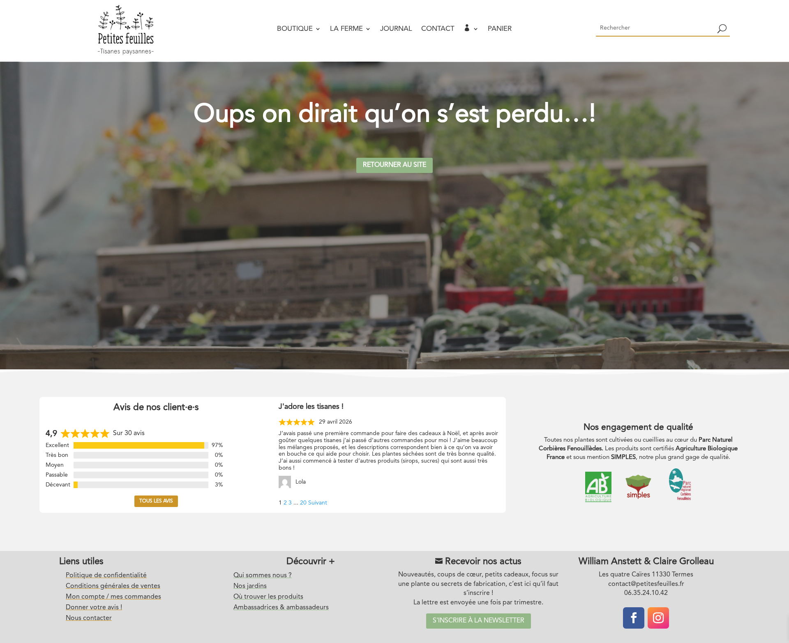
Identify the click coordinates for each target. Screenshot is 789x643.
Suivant (317, 503)
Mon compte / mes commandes (113, 597)
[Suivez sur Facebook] (633, 618)
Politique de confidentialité (106, 575)
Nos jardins (250, 586)
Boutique (295, 28)
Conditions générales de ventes (113, 586)
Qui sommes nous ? (262, 575)
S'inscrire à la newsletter (478, 621)
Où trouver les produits (268, 597)
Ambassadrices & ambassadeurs (281, 607)
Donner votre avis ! (94, 607)
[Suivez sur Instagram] (658, 618)
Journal (396, 28)
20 (303, 503)
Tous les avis (156, 501)
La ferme (346, 28)
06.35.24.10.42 (646, 593)
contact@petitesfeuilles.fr (646, 584)
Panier (500, 28)
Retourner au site (394, 165)
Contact (437, 28)
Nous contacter (89, 618)
